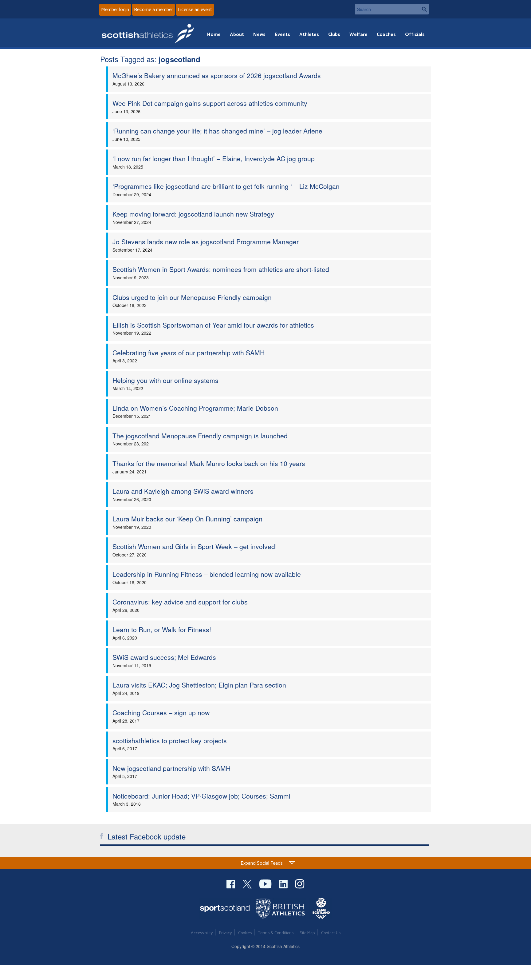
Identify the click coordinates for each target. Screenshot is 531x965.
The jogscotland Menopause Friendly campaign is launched (200, 435)
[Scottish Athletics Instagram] (300, 883)
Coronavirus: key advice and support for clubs (180, 601)
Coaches (386, 34)
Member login (115, 10)
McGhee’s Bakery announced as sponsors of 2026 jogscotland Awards (216, 75)
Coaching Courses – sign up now (161, 712)
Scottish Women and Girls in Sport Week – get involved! (194, 546)
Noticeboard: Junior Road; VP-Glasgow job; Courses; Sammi (201, 795)
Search (422, 9)
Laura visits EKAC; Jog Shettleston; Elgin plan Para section (199, 684)
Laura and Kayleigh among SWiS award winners (183, 491)
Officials (415, 34)
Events (282, 34)
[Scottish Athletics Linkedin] (284, 883)
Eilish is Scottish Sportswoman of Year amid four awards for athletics (213, 324)
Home (214, 34)
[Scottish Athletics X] (247, 883)
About (237, 34)
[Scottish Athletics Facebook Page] (231, 883)
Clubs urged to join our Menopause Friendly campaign (192, 297)
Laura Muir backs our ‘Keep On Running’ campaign (187, 518)
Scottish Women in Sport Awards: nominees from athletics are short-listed (220, 269)
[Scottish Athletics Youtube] (266, 883)
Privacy (225, 933)
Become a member (153, 10)
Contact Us (330, 933)
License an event (195, 10)
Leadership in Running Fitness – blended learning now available (206, 574)
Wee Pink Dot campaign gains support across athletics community (209, 103)
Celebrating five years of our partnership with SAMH (188, 352)
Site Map (307, 933)
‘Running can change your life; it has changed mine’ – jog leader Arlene (217, 130)
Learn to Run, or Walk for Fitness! (161, 629)
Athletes (309, 34)
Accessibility (202, 933)
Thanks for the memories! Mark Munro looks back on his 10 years (208, 463)
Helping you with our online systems (165, 380)
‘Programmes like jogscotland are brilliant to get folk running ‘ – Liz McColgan (226, 186)
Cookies (245, 933)
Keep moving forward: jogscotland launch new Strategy (193, 213)
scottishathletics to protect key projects (169, 740)
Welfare (358, 34)
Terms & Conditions (275, 933)
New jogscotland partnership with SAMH (171, 768)
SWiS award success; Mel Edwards (164, 657)
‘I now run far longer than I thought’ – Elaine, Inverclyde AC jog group (213, 158)
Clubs (334, 34)
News (259, 34)
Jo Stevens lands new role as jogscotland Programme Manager (205, 241)
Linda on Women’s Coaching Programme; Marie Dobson (195, 408)
